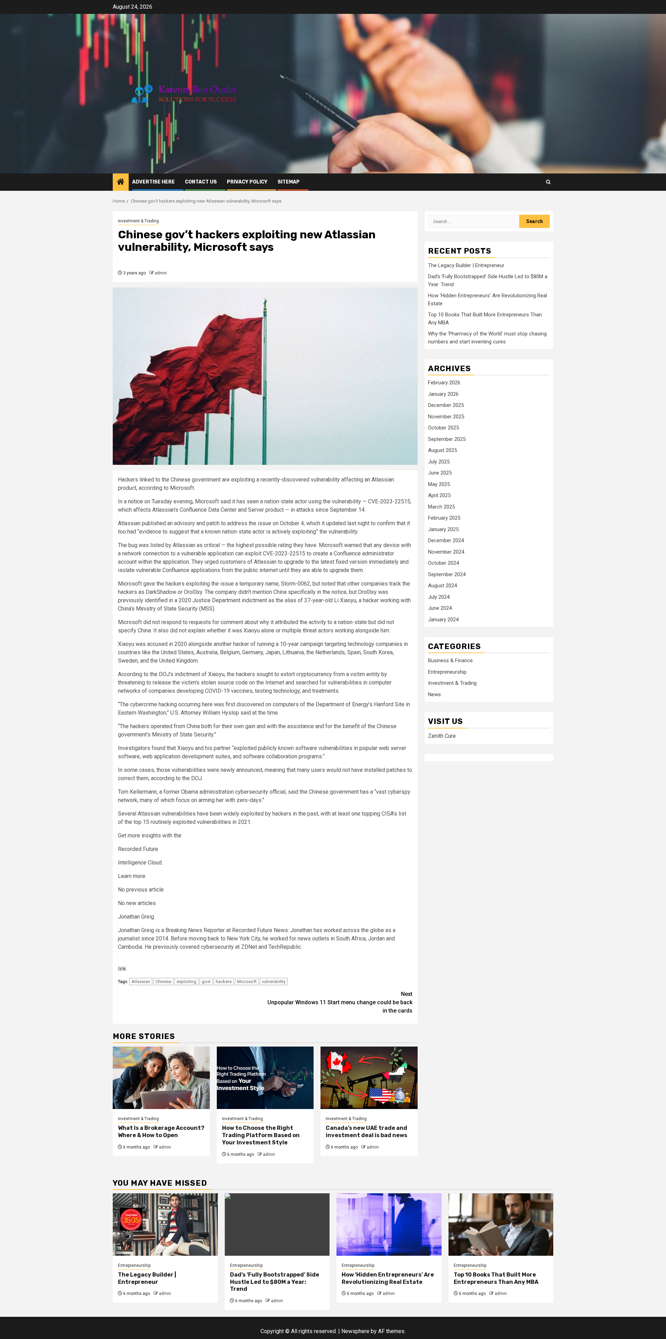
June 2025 (440, 473)
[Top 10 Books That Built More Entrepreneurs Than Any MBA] (501, 1224)
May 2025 (439, 484)
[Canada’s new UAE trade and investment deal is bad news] (369, 1078)
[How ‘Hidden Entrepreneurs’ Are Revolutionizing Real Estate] (389, 1224)
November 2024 (446, 552)
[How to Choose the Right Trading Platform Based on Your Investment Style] (265, 1078)
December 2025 (446, 405)
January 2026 (443, 394)
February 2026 (444, 382)
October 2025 (443, 428)
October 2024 (443, 563)
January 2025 (443, 529)
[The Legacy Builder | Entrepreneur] (165, 1224)
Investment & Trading (452, 683)
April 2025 (439, 495)
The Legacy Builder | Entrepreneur (466, 265)
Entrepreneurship (447, 672)
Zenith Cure (442, 736)
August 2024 (442, 585)
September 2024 (447, 574)
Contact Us (201, 182)
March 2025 (441, 507)
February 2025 (444, 518)
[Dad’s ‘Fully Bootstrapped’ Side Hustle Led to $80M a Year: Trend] (277, 1224)
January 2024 (443, 619)
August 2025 (442, 450)
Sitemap (289, 182)
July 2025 (439, 462)
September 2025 (447, 439)
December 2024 (446, 540)
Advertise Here (153, 182)
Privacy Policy (247, 182)
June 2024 (440, 608)
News (434, 694)
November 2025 (446, 416)
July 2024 (439, 597)
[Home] (121, 182)
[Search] (548, 182)
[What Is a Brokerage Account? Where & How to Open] (161, 1078)
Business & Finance (450, 661)
